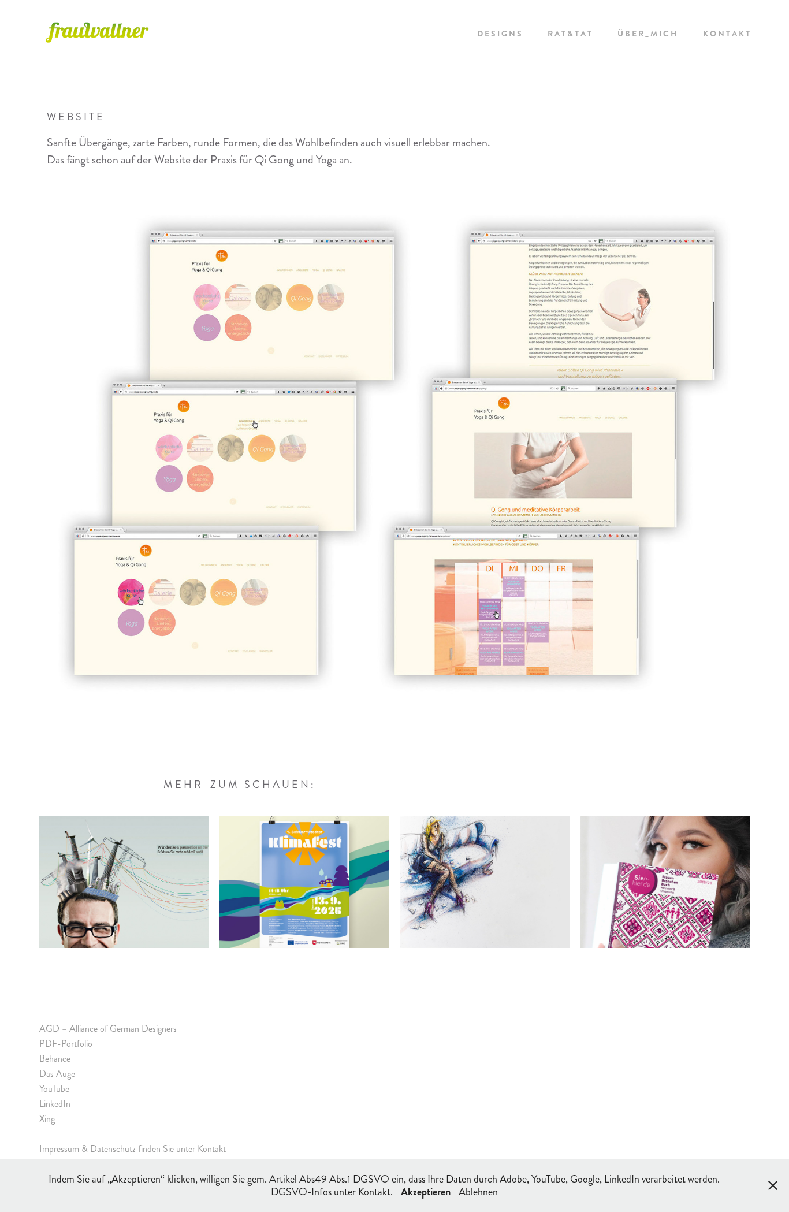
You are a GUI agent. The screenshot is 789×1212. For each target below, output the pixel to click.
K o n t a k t (726, 33)
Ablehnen (478, 1191)
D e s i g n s (499, 33)
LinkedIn (54, 1103)
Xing (47, 1118)
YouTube (54, 1088)
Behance (54, 1058)
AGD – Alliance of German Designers (108, 1028)
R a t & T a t (569, 33)
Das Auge (57, 1073)
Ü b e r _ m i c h (647, 33)
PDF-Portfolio (65, 1043)
